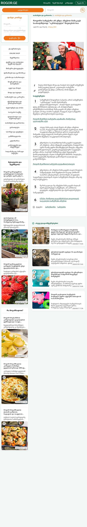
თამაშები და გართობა (14, 123)
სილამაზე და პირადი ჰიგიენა (15, 152)
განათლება (15, 127)
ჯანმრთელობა (14, 136)
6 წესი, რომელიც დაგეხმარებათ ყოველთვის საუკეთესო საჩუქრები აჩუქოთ (59, 199)
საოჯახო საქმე (14, 112)
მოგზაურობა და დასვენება (14, 83)
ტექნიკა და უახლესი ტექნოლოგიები (14, 63)
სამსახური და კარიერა (15, 97)
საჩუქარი (61, 207)
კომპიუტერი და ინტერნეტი (14, 146)
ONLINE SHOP (14, 53)
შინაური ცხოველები (14, 68)
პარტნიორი (50, 207)
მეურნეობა (14, 58)
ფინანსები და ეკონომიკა (14, 73)
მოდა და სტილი (14, 92)
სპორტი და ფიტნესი (14, 132)
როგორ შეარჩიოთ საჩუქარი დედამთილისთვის (54, 164)
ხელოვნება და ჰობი (14, 108)
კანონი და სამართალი (14, 77)
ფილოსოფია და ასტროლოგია (15, 117)
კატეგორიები (23, 10)
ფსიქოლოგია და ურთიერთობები (15, 102)
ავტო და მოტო (14, 88)
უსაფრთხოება (15, 49)
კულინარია (15, 141)
